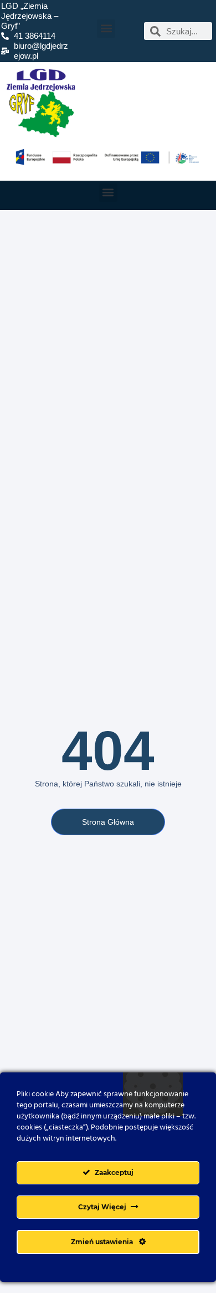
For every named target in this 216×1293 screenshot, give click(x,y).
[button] (106, 28)
